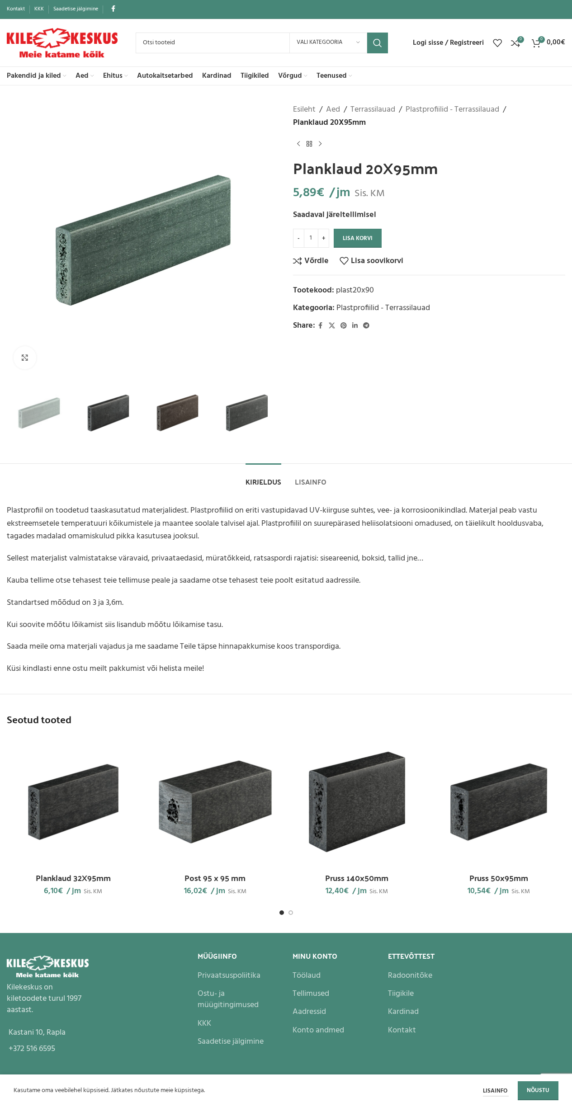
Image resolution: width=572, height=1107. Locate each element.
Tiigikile (401, 993)
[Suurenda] (25, 357)
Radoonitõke (410, 975)
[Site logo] (62, 42)
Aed (333, 110)
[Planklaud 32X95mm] (73, 801)
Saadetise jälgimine (231, 1041)
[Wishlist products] (497, 43)
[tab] (263, 477)
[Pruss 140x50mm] (357, 801)
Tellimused (311, 993)
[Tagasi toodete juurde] (309, 144)
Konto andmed (318, 1030)
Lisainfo (496, 1091)
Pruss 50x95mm (498, 877)
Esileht (304, 110)
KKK (204, 1023)
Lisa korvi (358, 238)
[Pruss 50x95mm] (498, 801)
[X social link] (332, 326)
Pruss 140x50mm (356, 877)
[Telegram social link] (366, 326)
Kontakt (402, 1030)
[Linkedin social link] (355, 326)
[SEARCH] (377, 43)
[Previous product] (298, 144)
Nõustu (538, 1090)
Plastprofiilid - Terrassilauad (452, 110)
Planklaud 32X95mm (73, 877)
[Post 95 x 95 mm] (215, 801)
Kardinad (403, 1011)
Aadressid (309, 1011)
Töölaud (307, 975)
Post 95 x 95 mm (215, 877)
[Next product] (320, 144)
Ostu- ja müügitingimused (228, 999)
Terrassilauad (372, 110)
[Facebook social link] (113, 9)
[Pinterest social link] (344, 326)
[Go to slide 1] (281, 912)
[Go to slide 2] (290, 912)
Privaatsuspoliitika (229, 975)
